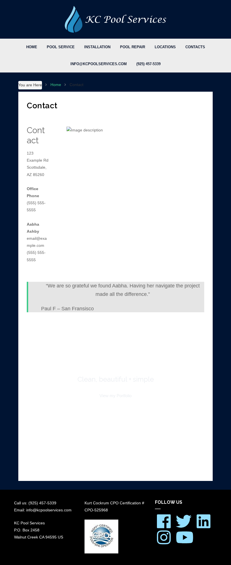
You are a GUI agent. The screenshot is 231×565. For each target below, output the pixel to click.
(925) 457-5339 (148, 64)
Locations (165, 47)
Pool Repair (132, 47)
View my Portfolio (115, 395)
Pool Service (61, 47)
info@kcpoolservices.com (98, 64)
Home (31, 47)
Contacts (195, 47)
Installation (97, 47)
